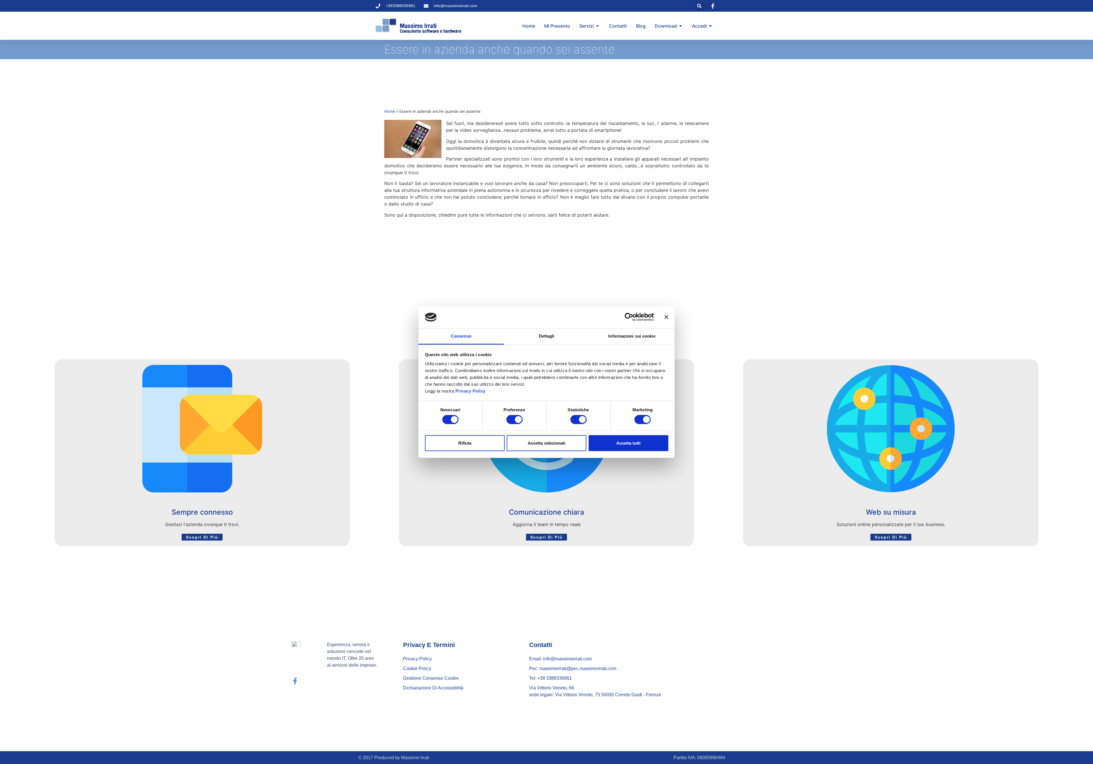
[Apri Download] (680, 25)
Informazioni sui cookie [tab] (631, 336)
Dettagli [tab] (546, 336)
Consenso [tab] (461, 336)
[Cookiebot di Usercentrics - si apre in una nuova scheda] (629, 317)
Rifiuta (464, 442)
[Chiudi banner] (666, 317)
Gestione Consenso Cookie (431, 678)
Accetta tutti (628, 442)
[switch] (514, 419)
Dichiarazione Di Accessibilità (433, 687)
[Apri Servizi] (597, 25)
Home (389, 111)
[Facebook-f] (295, 681)
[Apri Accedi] (710, 25)
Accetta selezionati (546, 442)
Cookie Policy (417, 668)
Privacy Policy (470, 391)
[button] (699, 5)
